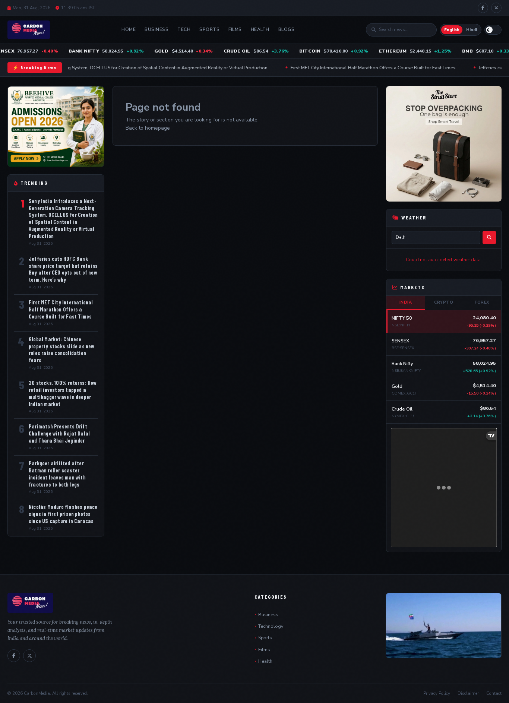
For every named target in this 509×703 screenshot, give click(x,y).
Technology (270, 626)
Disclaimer (468, 693)
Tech (183, 29)
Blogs (286, 29)
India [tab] (405, 302)
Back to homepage (148, 128)
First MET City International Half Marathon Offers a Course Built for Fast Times (354, 67)
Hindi (471, 30)
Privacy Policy (436, 693)
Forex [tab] (482, 302)
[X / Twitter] (496, 8)
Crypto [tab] (443, 302)
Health (260, 29)
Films (235, 29)
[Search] (489, 237)
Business (156, 29)
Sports (209, 29)
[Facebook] (483, 8)
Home (128, 29)
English (451, 30)
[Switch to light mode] (493, 30)
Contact (494, 693)
